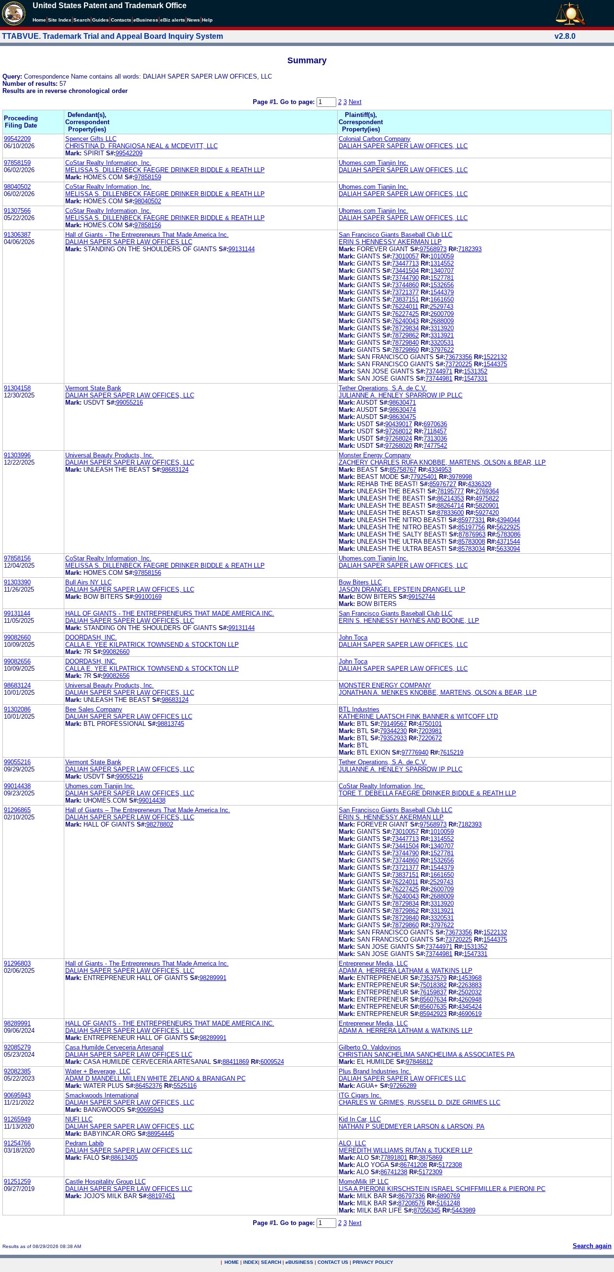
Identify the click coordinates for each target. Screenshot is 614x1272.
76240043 (405, 321)
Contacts (121, 20)
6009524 (272, 1061)
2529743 (441, 306)
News (193, 20)
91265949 (17, 1119)
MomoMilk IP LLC (364, 1181)
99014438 (17, 786)
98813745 (170, 723)
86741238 (393, 1172)
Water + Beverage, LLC (97, 1071)
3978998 (460, 476)
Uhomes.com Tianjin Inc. (373, 162)
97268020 (398, 445)
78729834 (405, 328)
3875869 (430, 1157)
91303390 (17, 582)
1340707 (442, 270)
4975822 (487, 498)
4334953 (439, 469)
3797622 (442, 349)
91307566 (17, 210)
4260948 (470, 999)
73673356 (458, 357)
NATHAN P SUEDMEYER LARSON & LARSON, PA (411, 1126)
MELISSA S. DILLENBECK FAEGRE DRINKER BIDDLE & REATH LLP (165, 170)
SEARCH (271, 1262)
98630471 (402, 402)
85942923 (433, 1013)
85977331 (471, 520)
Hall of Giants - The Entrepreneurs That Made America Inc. (147, 234)
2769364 (487, 491)
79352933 (393, 738)
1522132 (495, 357)
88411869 (236, 1061)
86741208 (413, 1164)
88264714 (450, 505)
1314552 (442, 263)
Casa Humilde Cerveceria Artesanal (114, 1047)
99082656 (17, 661)
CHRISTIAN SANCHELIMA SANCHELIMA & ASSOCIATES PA (427, 1054)
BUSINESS (299, 1262)
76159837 (433, 992)
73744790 (405, 277)
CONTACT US (333, 1262)
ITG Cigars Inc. (360, 1095)
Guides (100, 20)
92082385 (17, 1071)
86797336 (411, 1196)
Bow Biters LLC (360, 582)
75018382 (433, 985)
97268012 (398, 431)
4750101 (430, 723)
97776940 (414, 752)
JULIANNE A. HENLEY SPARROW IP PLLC (400, 395)
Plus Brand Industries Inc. (375, 1071)
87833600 (450, 512)
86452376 (148, 1085)
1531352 (475, 371)
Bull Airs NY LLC (88, 582)
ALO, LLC (352, 1143)
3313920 (442, 328)
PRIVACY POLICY (373, 1262)
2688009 (442, 321)
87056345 (426, 1210)
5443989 (463, 1210)
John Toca (353, 637)
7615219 (451, 752)
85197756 (471, 527)
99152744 (421, 596)
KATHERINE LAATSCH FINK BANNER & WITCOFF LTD (418, 716)
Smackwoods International (102, 1095)
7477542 (435, 445)
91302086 (17, 709)
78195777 (450, 491)
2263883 (470, 985)
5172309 (430, 1172)
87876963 (472, 534)
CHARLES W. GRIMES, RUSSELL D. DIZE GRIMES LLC (419, 1102)
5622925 (508, 527)
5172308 (450, 1164)
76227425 (405, 313)
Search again (592, 1245)
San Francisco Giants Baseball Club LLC (395, 234)
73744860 (405, 285)
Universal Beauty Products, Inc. (109, 455)
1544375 (495, 364)
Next (355, 101)
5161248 (448, 1203)
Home (39, 20)
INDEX (250, 1262)
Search (81, 20)
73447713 (405, 263)
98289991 (213, 977)
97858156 (147, 225)
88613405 (124, 1157)
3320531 (442, 342)
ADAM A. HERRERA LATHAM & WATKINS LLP (405, 970)
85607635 (433, 1006)
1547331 (475, 378)
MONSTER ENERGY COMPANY (385, 685)
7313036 (435, 438)
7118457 (435, 431)
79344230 (393, 731)
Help (207, 20)
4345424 (470, 1006)
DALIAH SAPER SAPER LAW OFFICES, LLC (403, 146)
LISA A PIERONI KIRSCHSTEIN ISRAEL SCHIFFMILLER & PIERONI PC (442, 1188)
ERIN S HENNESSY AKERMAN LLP (390, 241)
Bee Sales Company (93, 709)
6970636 (435, 424)
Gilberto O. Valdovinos (370, 1047)
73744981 (438, 378)
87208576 (411, 1203)
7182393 (470, 249)
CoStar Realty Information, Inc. (108, 162)
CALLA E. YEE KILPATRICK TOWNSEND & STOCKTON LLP (152, 644)
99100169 (148, 596)
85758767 (403, 469)
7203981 (430, 731)
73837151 (405, 299)
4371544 (508, 541)
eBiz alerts (172, 20)
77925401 (423, 476)
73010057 (405, 256)
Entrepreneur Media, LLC (373, 963)
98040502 (17, 186)
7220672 (430, 738)
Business (145, 20)
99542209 (17, 138)
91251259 (17, 1181)
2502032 (470, 992)
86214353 (450, 498)
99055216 (129, 402)
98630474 (402, 409)
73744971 (438, 371)
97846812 (419, 1061)
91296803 (17, 963)
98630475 (402, 416)
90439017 (398, 424)
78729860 (405, 349)
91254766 (17, 1143)
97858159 (17, 162)
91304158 (17, 388)
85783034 (471, 548)
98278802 (159, 824)
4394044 (508, 520)
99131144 (241, 249)
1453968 (470, 977)
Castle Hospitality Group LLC (105, 1181)
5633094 (508, 548)
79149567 (393, 723)
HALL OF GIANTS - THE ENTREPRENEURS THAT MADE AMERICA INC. (169, 613)
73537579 (433, 977)
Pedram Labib (84, 1143)
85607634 (433, 999)
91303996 (17, 455)
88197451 (161, 1196)
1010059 (442, 256)
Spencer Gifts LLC (91, 138)
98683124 (175, 469)
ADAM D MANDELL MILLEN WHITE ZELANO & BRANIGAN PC (155, 1078)
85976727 (442, 484)
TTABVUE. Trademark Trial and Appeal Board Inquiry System (112, 36)
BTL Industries (359, 709)
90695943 (17, 1095)
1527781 (442, 277)
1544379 (442, 292)
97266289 (403, 1085)
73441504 (405, 270)
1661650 (442, 299)
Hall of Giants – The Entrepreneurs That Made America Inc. (147, 810)
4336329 (479, 484)
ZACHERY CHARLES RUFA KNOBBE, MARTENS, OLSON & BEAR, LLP (442, 462)
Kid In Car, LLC (360, 1119)
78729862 (405, 335)
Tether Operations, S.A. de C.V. (383, 388)
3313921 (442, 335)
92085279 (17, 1047)
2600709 (442, 313)
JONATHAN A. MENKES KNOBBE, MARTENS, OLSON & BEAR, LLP (438, 692)
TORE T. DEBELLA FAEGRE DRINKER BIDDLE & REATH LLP (427, 793)
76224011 (405, 306)
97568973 (433, 249)
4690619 (470, 1013)
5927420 (487, 512)
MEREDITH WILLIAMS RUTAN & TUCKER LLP (405, 1150)
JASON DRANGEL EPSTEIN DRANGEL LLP (402, 589)
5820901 (487, 505)
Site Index (59, 20)
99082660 (17, 637)
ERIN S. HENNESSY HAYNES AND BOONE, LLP (409, 620)
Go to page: (298, 101)
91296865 (17, 810)
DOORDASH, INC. (91, 637)
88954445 (160, 1133)
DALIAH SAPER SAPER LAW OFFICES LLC (128, 241)
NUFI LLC (79, 1119)
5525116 (185, 1085)
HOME (231, 1262)
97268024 (398, 438)
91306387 (17, 234)
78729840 (405, 342)
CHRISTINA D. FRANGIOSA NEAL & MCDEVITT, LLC (141, 146)
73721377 (405, 292)
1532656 (442, 285)
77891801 (393, 1157)
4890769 (448, 1196)
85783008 (471, 541)
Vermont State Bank (93, 388)
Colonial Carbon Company (375, 138)
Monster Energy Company (375, 455)
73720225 (458, 364)
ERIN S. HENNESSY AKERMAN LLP (391, 817)
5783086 (508, 534)
